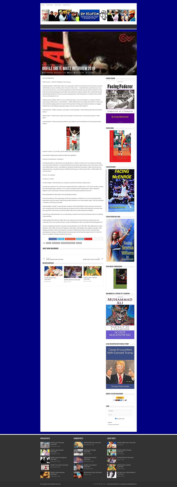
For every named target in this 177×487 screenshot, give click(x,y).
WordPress (116, 484)
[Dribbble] (101, 484)
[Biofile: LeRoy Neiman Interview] (45, 475)
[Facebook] (95, 484)
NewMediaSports (132, 484)
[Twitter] (97, 484)
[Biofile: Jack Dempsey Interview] (45, 445)
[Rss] (94, 484)
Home (42, 5)
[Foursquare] (103, 484)
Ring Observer (66, 5)
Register (110, 422)
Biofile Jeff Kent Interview (72, 280)
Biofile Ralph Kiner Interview (50, 278)
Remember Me (120, 418)
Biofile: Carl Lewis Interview (59, 465)
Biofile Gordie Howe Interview (54, 258)
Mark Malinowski (48, 72)
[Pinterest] (99, 484)
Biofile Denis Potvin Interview (91, 258)
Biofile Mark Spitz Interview (93, 472)
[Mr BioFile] (88, 15)
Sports (49, 65)
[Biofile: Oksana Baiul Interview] (45, 452)
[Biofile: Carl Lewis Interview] (45, 467)
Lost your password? (113, 424)
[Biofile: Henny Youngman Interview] (45, 460)
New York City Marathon (68, 243)
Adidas (49, 243)
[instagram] (104, 484)
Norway (79, 243)
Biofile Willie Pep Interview (92, 442)
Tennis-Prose (58, 5)
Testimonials (49, 5)
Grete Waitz (56, 243)
